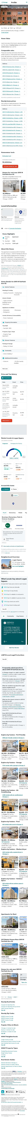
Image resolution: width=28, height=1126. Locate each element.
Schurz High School (19, 708)
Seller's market (14, 458)
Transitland (20, 1071)
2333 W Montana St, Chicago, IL (11, 73)
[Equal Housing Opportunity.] (18, 1114)
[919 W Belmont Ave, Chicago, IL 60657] (9, 922)
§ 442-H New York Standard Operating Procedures (11, 1082)
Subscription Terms (5, 1099)
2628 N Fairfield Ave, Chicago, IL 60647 (13, 118)
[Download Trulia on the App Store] (9, 1091)
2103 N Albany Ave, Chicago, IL (10, 82)
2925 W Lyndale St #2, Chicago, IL (11, 70)
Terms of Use (20, 1098)
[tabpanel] (14, 180)
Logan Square (4, 32)
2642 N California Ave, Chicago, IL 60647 (13, 142)
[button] (26, 2)
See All (5, 609)
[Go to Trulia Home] (14, 2)
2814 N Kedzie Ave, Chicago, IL (10, 76)
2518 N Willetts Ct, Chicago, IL (10, 85)
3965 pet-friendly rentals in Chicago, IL (13, 737)
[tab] (6, 377)
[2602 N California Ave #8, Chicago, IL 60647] (11, 186)
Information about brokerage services (11, 1084)
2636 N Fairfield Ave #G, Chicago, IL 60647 (14, 133)
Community (10, 616)
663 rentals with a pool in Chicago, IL (12, 824)
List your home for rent (10, 166)
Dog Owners (20, 616)
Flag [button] (22, 641)
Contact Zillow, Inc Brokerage (7, 1088)
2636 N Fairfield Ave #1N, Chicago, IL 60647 (14, 139)
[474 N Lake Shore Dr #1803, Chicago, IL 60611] (9, 979)
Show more (5, 420)
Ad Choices (21, 1099)
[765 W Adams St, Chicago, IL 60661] (9, 833)
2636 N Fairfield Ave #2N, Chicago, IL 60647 (14, 136)
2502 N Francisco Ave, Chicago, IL (11, 66)
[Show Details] (25, 67)
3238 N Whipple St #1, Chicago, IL (11, 88)
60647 (19, 265)
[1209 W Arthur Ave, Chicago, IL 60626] (9, 805)
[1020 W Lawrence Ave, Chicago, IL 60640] (9, 893)
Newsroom (7, 1098)
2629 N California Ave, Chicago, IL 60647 (13, 115)
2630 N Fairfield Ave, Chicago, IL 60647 (13, 121)
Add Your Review (14, 647)
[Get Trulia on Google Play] (21, 1091)
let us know (22, 1110)
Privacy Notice (15, 1099)
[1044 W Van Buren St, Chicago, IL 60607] (9, 746)
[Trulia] (2, 1091)
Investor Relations (13, 1098)
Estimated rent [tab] (6, 156)
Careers (2, 1098)
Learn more (7, 552)
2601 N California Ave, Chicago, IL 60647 (13, 112)
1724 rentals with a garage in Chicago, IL (13, 765)
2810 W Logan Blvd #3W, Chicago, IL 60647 (14, 124)
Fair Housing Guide (20, 1097)
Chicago (4, 674)
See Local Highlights (18, 566)
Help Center (6, 1115)
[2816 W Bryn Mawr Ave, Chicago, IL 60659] (9, 949)
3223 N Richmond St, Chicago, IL (11, 91)
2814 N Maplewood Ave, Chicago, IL (12, 79)
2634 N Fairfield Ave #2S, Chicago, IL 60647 (14, 127)
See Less (5, 368)
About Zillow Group (12, 1097)
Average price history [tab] (16, 443)
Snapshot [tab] (5, 443)
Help (10, 1099)
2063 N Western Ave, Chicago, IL (11, 94)
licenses (15, 1078)
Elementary (12, 512)
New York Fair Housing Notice (7, 1083)
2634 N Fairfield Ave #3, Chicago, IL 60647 (14, 130)
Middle (20, 512)
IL (5, 997)
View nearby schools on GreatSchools (13, 546)
